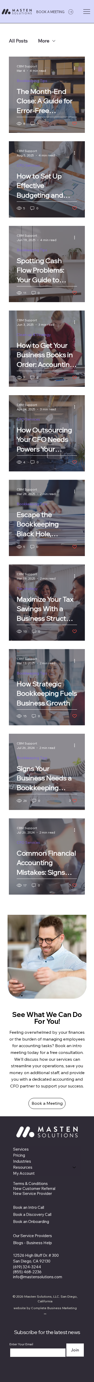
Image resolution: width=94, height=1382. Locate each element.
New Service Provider (32, 1193)
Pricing (19, 1155)
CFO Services (28, 165)
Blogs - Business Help (32, 1242)
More (43, 41)
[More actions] (76, 68)
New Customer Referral (34, 1188)
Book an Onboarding (31, 1221)
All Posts (18, 41)
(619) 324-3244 (27, 1266)
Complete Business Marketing (54, 1308)
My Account (24, 1173)
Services (21, 1149)
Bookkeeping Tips (32, 80)
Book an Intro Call (28, 1207)
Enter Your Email (21, 1344)
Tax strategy (27, 588)
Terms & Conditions (30, 1183)
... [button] (45, 1312)
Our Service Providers (32, 1235)
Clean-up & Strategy (34, 334)
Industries (22, 1161)
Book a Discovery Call (32, 1214)
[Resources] (74, 1167)
